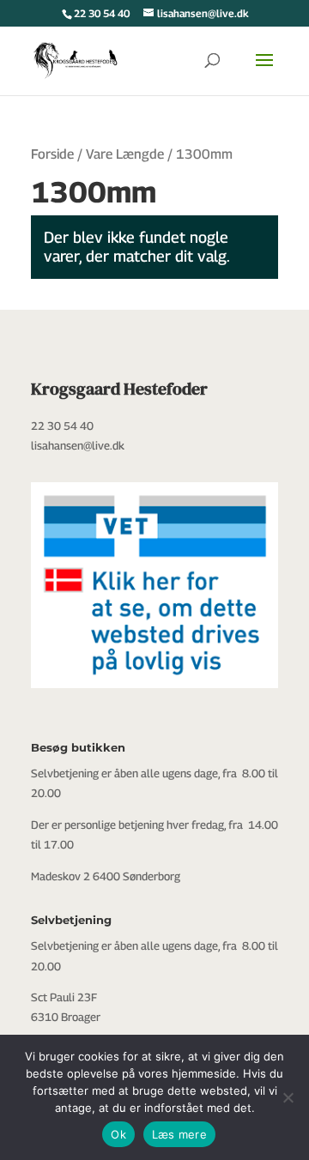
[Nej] (287, 1097)
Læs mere (179, 1134)
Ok (118, 1134)
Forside (52, 154)
